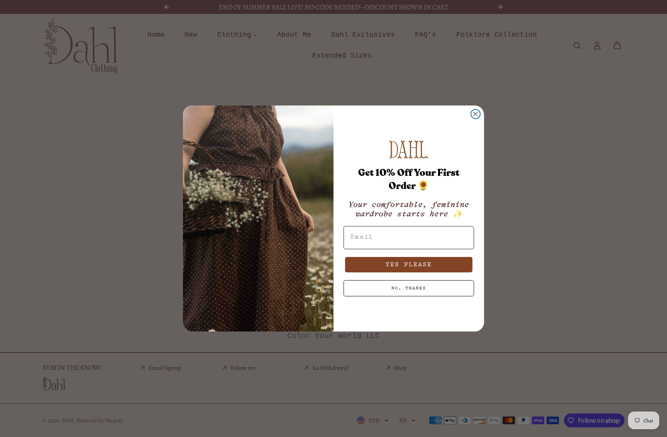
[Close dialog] (475, 114)
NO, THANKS (408, 288)
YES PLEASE (409, 264)
